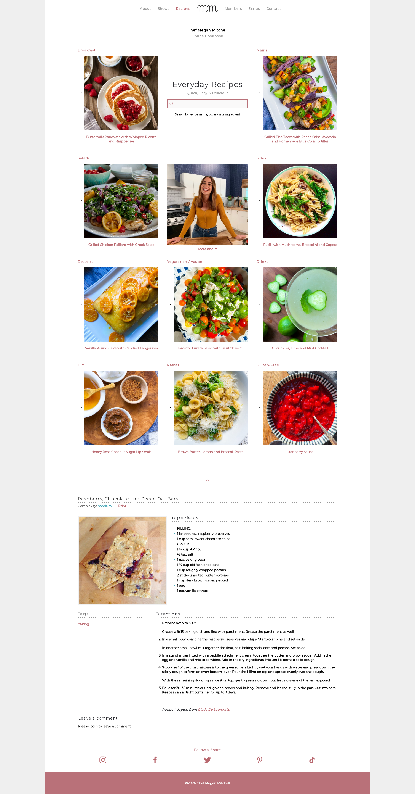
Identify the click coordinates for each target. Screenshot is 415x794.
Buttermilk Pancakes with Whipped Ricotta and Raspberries (121, 139)
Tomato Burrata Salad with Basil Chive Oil (210, 348)
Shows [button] (163, 8)
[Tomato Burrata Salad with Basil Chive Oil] (211, 304)
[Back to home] (207, 8)
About (145, 8)
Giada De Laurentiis (214, 709)
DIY (81, 365)
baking (83, 624)
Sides (261, 158)
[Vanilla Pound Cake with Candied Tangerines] (121, 304)
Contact (274, 8)
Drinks (262, 261)
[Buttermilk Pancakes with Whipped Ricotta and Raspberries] (121, 93)
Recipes (183, 8)
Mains (262, 50)
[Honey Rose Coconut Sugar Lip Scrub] (121, 408)
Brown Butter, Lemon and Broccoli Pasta (211, 452)
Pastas (173, 365)
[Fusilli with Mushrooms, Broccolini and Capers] (300, 201)
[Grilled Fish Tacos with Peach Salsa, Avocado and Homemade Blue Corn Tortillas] (300, 93)
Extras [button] (254, 8)
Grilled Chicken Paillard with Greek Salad (121, 245)
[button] (207, 480)
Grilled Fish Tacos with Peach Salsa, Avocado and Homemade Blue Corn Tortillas (300, 139)
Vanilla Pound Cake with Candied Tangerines (121, 348)
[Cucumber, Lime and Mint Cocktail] (300, 304)
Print (122, 506)
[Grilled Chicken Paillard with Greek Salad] (121, 201)
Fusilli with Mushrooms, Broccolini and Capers (300, 245)
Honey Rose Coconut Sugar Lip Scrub (121, 452)
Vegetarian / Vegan (184, 261)
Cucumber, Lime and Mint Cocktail (300, 348)
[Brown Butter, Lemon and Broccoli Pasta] (211, 408)
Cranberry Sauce (300, 452)
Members (233, 8)
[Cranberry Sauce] (300, 408)
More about (207, 249)
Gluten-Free (268, 365)
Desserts (86, 261)
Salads (84, 158)
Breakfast (87, 50)
